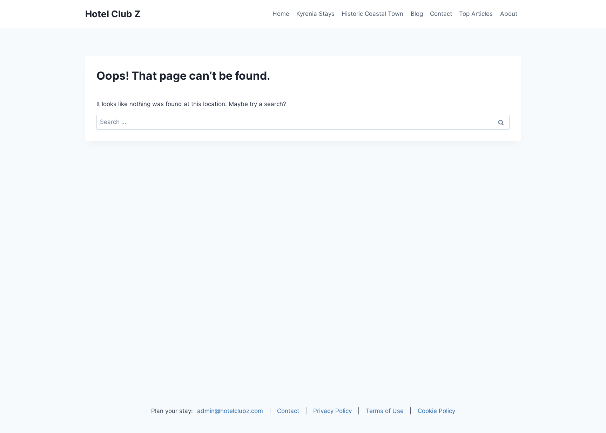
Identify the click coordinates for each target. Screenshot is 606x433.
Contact (441, 13)
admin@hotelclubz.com (230, 410)
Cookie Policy (436, 410)
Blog (417, 13)
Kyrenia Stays (315, 13)
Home (280, 13)
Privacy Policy (332, 410)
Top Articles (476, 13)
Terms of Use (385, 410)
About (508, 13)
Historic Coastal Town (372, 13)
